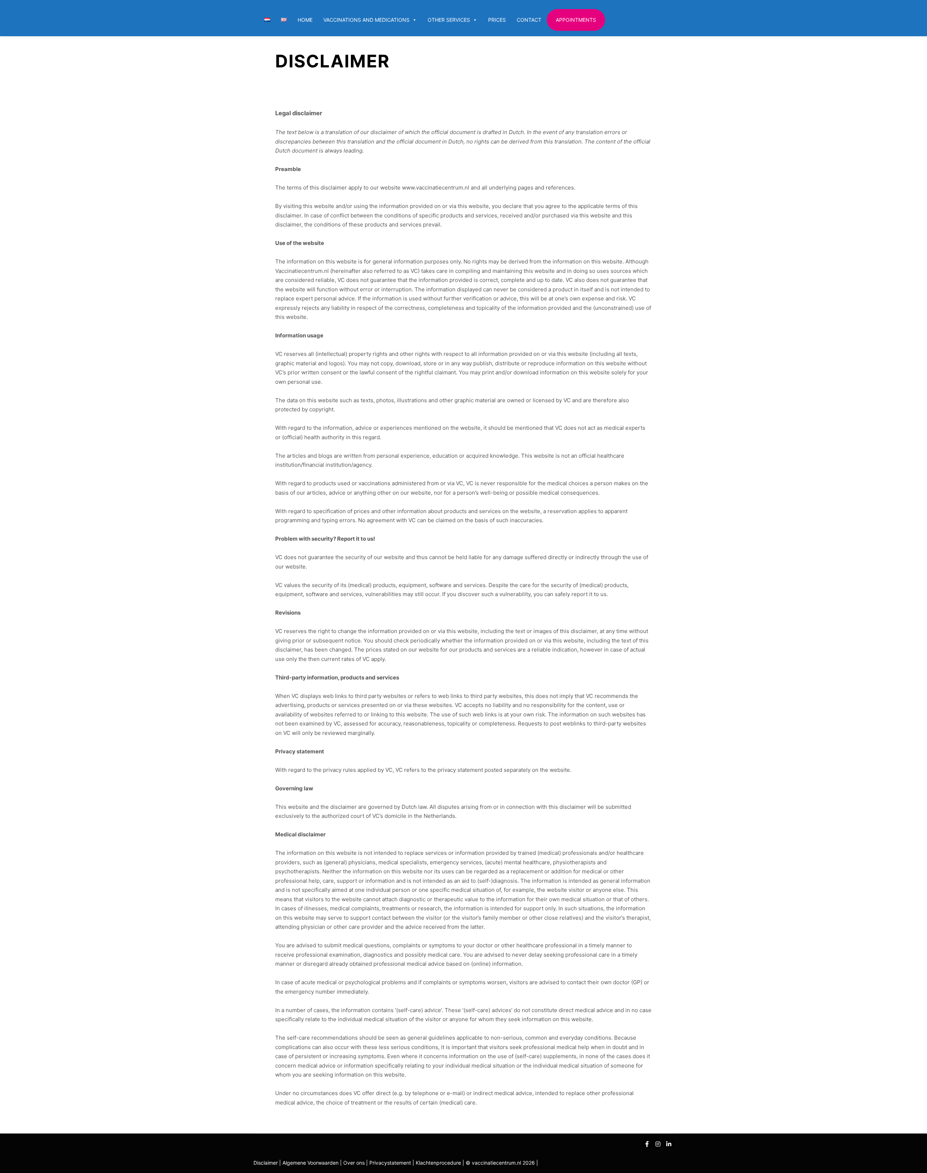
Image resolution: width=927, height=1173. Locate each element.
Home (305, 20)
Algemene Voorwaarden (310, 1163)
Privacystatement (390, 1163)
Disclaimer (265, 1163)
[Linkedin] (669, 1144)
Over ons (354, 1163)
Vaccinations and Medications (366, 20)
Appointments (576, 20)
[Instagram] (658, 1144)
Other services (449, 20)
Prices (497, 20)
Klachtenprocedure (438, 1163)
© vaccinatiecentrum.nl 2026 (500, 1163)
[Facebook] (647, 1144)
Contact (529, 20)
